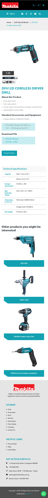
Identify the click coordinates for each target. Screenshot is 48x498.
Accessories (12, 412)
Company (11, 427)
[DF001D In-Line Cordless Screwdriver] (24, 356)
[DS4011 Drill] (24, 282)
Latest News (12, 450)
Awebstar (28, 494)
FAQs (9, 447)
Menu (12, 14)
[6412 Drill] (24, 246)
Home (9, 22)
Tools (9, 409)
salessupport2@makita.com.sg (19, 475)
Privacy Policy (12, 444)
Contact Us (11, 430)
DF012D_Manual (12, 139)
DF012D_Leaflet (12, 142)
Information (12, 421)
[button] (43, 493)
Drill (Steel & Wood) (21, 22)
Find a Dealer (12, 424)
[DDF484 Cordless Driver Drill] (24, 319)
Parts (9, 415)
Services (10, 418)
